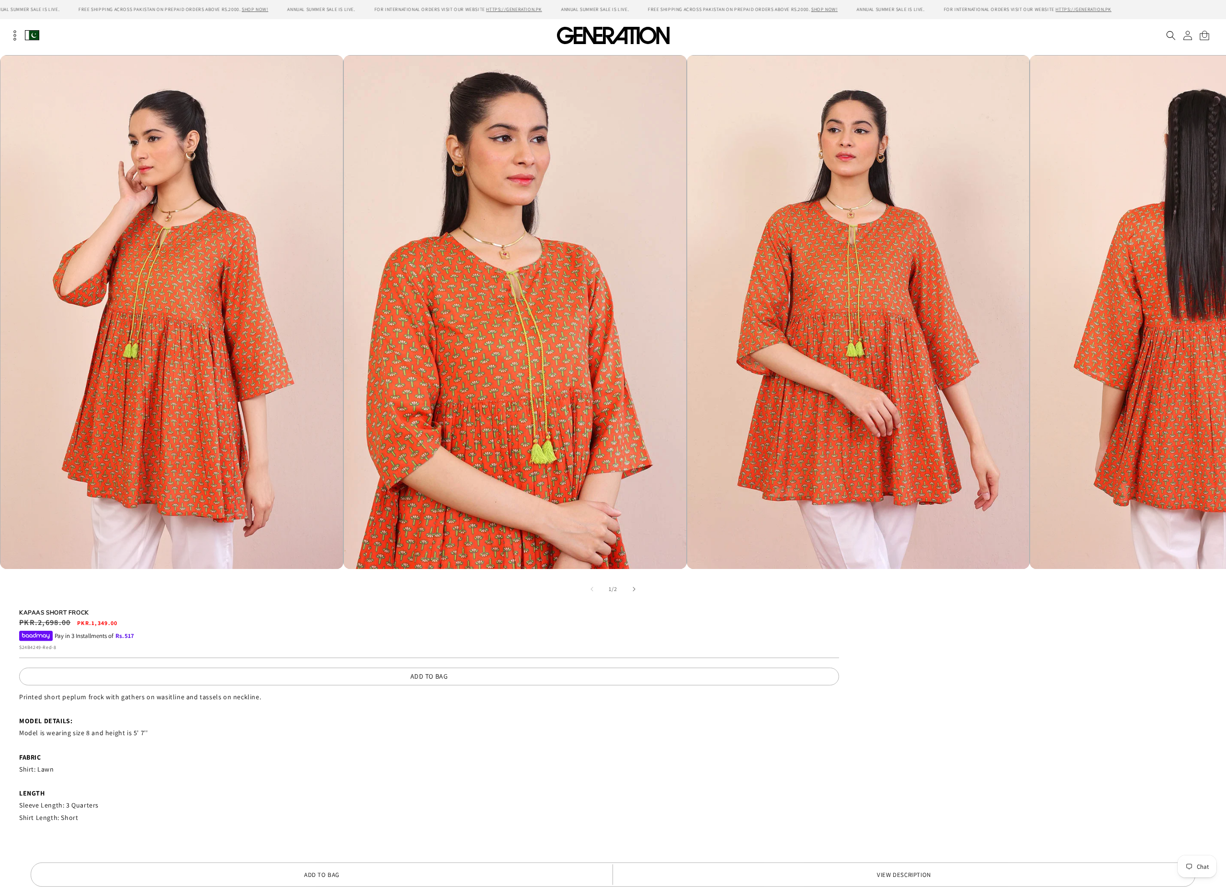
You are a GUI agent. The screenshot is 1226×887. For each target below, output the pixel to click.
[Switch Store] (32, 35)
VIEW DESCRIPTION (904, 875)
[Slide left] (591, 589)
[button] (1170, 35)
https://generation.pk (514, 9)
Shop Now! (255, 9)
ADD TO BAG (429, 676)
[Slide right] (634, 589)
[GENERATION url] (613, 35)
